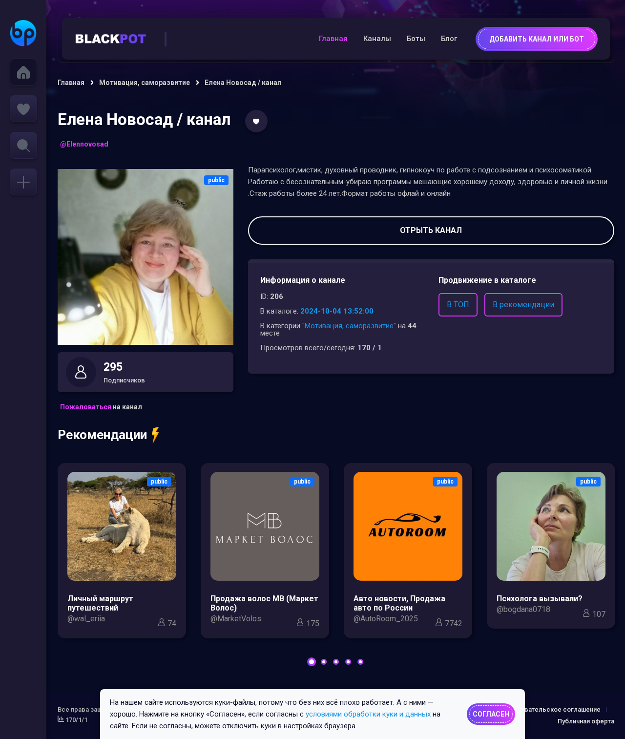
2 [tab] (324, 662)
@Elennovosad (84, 144)
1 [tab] (311, 661)
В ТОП (458, 304)
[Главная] (23, 72)
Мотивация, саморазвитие (144, 82)
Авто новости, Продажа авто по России (399, 603)
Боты (416, 38)
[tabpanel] (121, 553)
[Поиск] (23, 145)
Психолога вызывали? (540, 598)
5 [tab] (360, 662)
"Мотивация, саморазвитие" (349, 325)
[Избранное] (23, 108)
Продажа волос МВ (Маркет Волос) (264, 603)
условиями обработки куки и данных (368, 714)
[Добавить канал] (23, 182)
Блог (449, 38)
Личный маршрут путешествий (100, 603)
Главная (333, 38)
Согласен (491, 714)
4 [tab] (348, 662)
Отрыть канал (431, 230)
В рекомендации (523, 304)
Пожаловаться (85, 407)
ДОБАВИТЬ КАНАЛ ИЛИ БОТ (536, 39)
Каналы (377, 38)
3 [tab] (336, 662)
